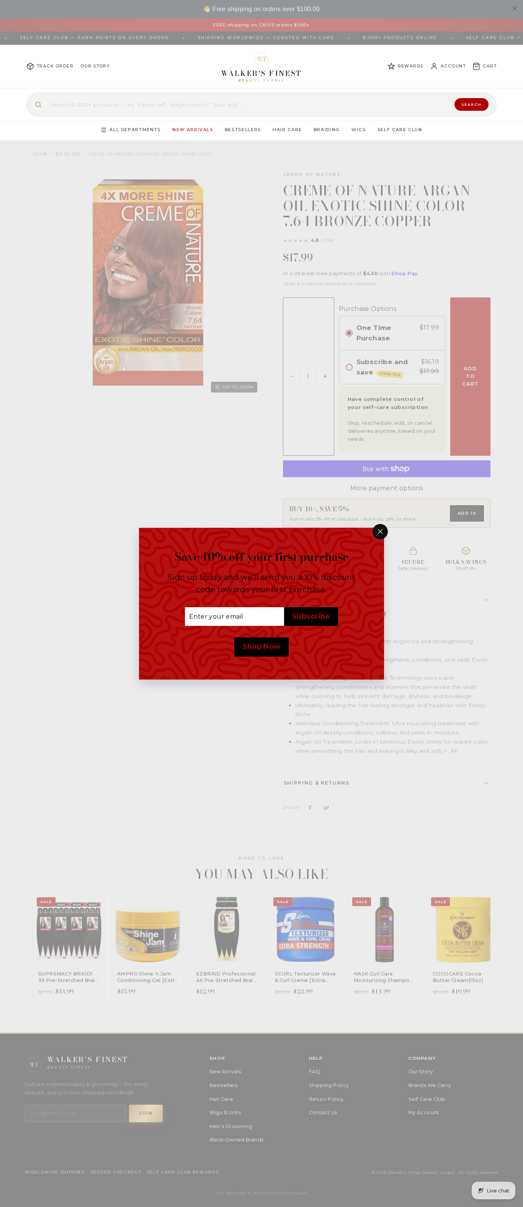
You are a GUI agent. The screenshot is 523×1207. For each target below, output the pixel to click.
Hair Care (287, 129)
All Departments (135, 129)
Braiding (327, 129)
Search (471, 104)
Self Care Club (400, 129)
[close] (514, 8)
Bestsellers (243, 129)
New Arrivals (192, 129)
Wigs (358, 129)
